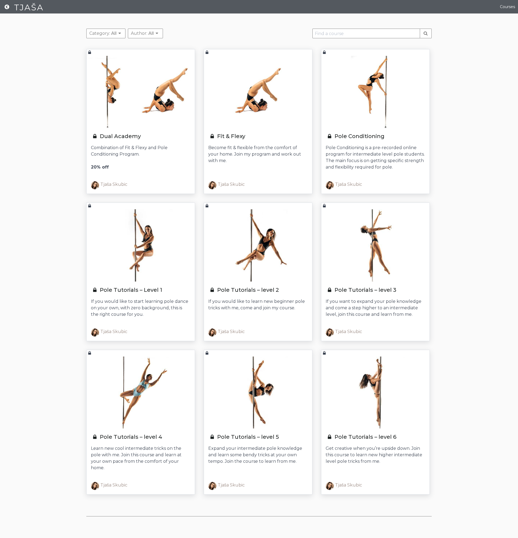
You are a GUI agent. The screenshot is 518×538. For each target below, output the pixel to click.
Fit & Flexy (230, 136)
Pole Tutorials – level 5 (247, 437)
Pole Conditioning (358, 136)
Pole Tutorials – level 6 (364, 437)
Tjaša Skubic (113, 184)
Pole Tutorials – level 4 (130, 437)
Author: (142, 33)
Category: (103, 33)
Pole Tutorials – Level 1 (130, 290)
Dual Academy (119, 136)
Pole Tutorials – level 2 (247, 290)
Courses (507, 6)
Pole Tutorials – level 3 (364, 290)
